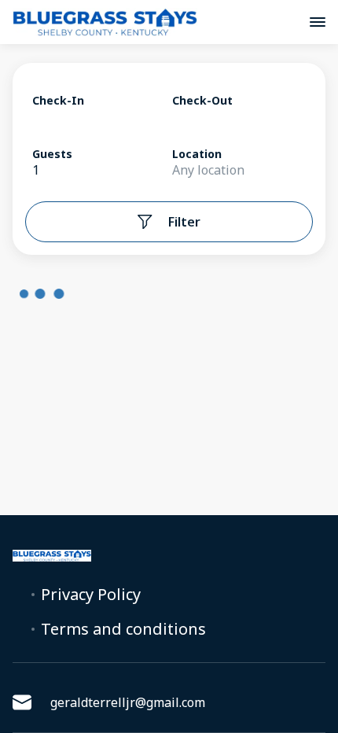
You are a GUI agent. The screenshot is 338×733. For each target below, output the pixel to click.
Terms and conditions (123, 629)
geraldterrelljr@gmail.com (127, 702)
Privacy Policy (91, 594)
